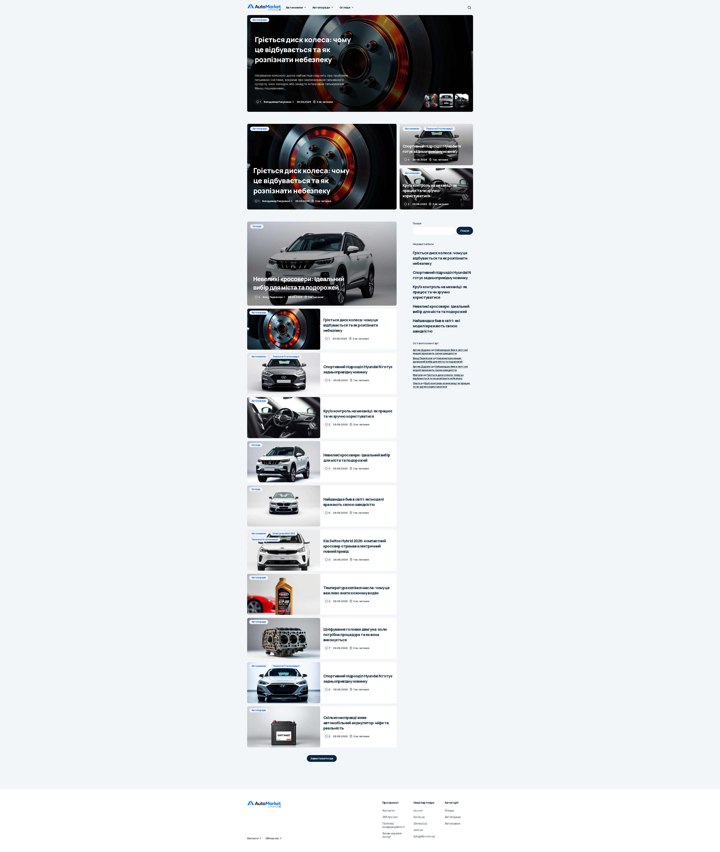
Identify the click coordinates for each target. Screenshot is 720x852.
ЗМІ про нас (272, 838)
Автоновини (259, 19)
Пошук (417, 223)
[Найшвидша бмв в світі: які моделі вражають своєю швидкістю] (283, 506)
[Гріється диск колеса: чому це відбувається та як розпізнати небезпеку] (322, 166)
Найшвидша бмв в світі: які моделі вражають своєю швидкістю (436, 326)
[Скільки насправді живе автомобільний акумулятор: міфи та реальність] (283, 727)
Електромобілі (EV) (284, 533)
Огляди (256, 226)
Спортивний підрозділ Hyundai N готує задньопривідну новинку (442, 275)
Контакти (253, 838)
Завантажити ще (321, 758)
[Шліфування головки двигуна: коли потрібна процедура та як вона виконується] (283, 638)
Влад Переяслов (423, 358)
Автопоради (259, 128)
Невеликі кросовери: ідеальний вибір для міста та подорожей (441, 309)
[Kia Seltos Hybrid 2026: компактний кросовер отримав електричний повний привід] (283, 550)
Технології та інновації (287, 19)
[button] (469, 8)
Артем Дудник (422, 349)
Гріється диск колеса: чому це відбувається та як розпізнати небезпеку (440, 258)
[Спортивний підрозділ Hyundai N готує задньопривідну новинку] (360, 63)
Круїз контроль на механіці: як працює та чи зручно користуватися (440, 292)
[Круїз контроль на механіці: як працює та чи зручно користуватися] (436, 188)
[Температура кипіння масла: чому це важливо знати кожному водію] (283, 594)
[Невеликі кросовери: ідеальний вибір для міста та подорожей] (322, 264)
